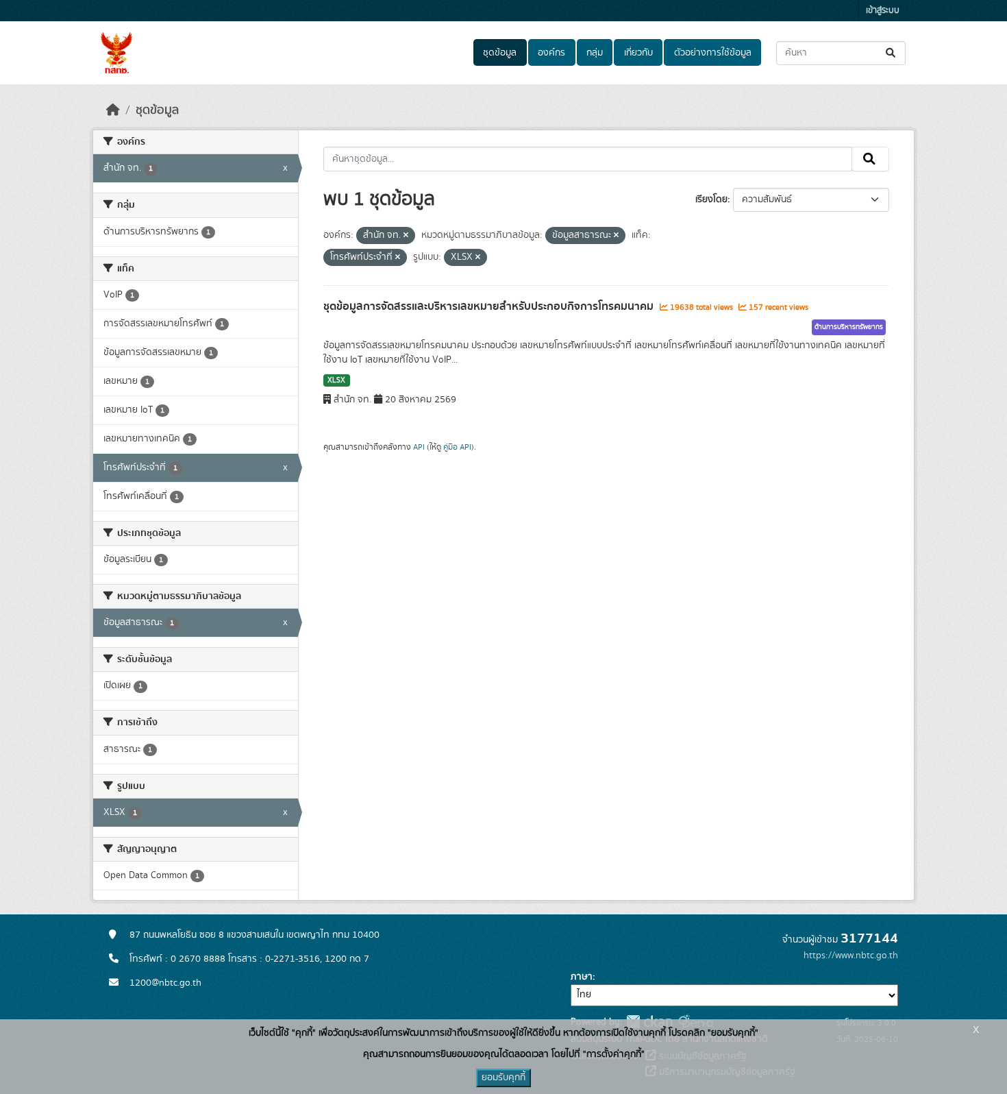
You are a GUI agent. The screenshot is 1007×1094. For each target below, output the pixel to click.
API (419, 447)
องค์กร (551, 53)
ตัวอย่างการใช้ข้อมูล (712, 53)
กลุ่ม (594, 53)
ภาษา (582, 977)
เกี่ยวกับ (638, 53)
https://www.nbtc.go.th (851, 955)
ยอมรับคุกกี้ (503, 1077)
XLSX (336, 380)
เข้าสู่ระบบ (882, 10)
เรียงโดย (711, 199)
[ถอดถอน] (405, 235)
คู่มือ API (457, 447)
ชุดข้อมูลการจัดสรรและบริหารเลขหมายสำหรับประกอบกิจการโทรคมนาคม (489, 306)
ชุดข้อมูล (500, 53)
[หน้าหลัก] (113, 110)
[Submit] (891, 53)
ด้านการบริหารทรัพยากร (849, 327)
